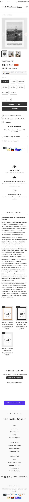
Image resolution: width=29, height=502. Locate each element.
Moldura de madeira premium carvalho (7, 323)
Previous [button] (3, 34)
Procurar (14, 434)
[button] (5, 68)
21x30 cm (13, 81)
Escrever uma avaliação (14, 377)
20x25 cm (5, 81)
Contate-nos (14, 429)
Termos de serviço (14, 471)
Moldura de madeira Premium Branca (7, 349)
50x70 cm (21, 87)
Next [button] (26, 34)
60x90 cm (5, 92)
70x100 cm (13, 92)
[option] (14, 33)
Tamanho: (4, 77)
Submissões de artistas (14, 445)
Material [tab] (17, 212)
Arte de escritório (14, 451)
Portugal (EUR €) (13, 486)
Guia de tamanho (14, 432)
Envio (14, 459)
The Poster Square (12, 489)
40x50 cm (5, 87)
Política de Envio (14, 468)
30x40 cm (21, 81)
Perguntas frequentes (14, 437)
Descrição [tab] (10, 212)
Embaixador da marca (14, 448)
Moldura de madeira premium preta (21, 323)
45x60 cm (13, 87)
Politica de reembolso (14, 465)
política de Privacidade (14, 462)
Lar (2, 15)
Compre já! (15, 108)
